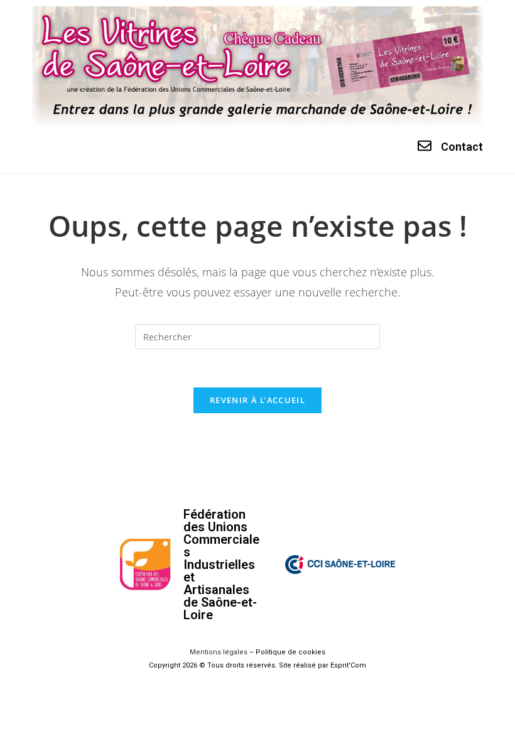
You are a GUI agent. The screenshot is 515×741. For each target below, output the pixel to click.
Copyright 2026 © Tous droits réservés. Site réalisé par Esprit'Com (257, 665)
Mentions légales (218, 652)
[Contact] (424, 146)
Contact (462, 146)
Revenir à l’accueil (257, 400)
